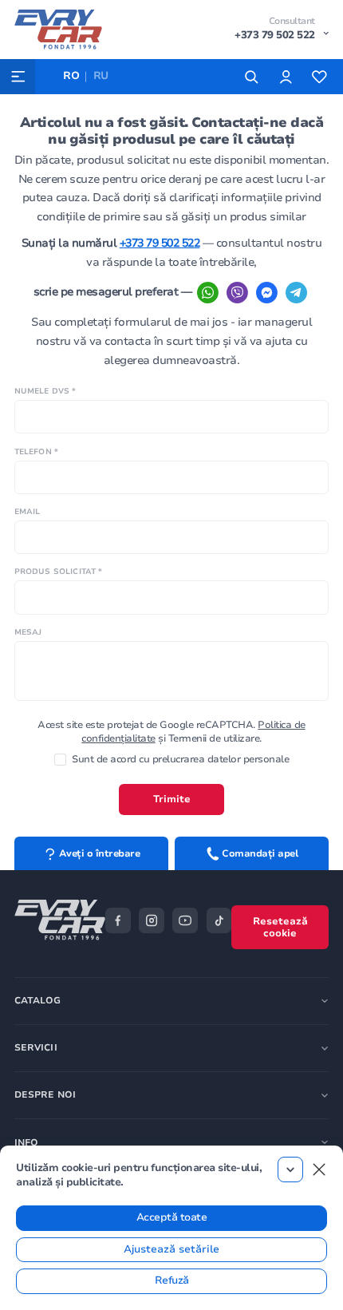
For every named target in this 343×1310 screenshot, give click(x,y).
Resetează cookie (280, 927)
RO (71, 76)
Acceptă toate (171, 1217)
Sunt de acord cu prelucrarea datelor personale (180, 759)
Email (27, 511)
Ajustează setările (171, 1249)
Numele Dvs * (45, 391)
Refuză (172, 1280)
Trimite (172, 799)
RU (100, 76)
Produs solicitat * (58, 571)
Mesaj (28, 632)
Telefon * (36, 451)
